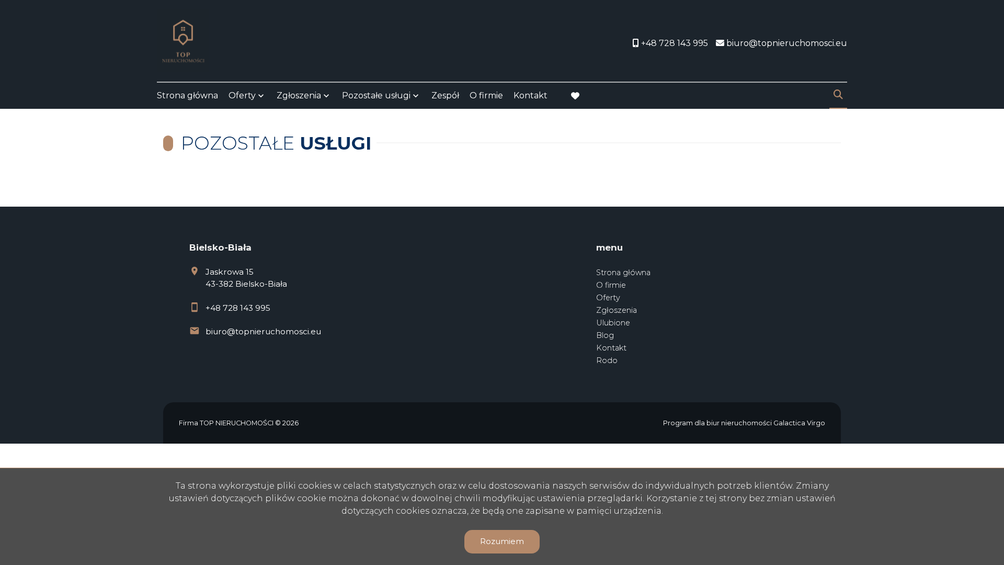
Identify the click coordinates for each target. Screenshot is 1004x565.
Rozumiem (502, 541)
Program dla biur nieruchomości (718, 423)
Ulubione (613, 322)
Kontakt (530, 95)
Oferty (242, 95)
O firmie (486, 95)
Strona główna (187, 95)
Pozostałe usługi (376, 95)
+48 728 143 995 (238, 308)
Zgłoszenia (616, 310)
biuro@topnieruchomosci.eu (263, 331)
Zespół (445, 95)
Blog (605, 335)
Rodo (607, 360)
